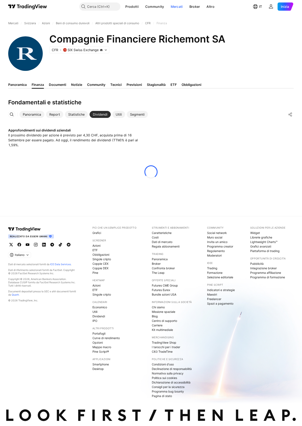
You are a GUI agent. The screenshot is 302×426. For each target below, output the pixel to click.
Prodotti (131, 7)
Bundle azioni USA (164, 294)
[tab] (32, 114)
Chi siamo (158, 307)
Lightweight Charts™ (264, 242)
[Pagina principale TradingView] (27, 6)
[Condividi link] (290, 114)
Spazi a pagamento (220, 303)
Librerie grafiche (261, 237)
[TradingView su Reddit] (68, 245)
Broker (194, 7)
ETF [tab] (174, 85)
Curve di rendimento (106, 338)
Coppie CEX (100, 263)
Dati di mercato (162, 242)
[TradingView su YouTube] (27, 245)
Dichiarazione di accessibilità (171, 382)
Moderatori (214, 255)
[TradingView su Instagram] (36, 245)
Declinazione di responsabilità (172, 369)
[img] (101, 50)
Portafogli (98, 333)
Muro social (214, 237)
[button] (142, 6)
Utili (94, 311)
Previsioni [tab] (134, 85)
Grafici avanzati (260, 246)
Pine (95, 272)
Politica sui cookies (164, 378)
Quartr (15, 294)
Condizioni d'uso (163, 364)
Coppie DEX (100, 268)
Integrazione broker (263, 268)
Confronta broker (163, 268)
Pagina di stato (162, 396)
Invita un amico (217, 242)
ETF (95, 250)
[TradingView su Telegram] (52, 245)
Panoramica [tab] (17, 85)
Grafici (96, 233)
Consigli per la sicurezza (168, 387)
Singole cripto (101, 259)
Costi (155, 237)
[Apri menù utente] (271, 6)
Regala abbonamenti (166, 246)
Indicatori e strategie (221, 290)
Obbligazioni (100, 254)
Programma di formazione (267, 277)
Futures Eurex (161, 290)
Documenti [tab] (57, 85)
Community (154, 7)
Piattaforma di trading (265, 251)
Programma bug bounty (168, 391)
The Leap (158, 272)
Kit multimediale (162, 330)
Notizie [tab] (76, 85)
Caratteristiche (162, 233)
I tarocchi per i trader (166, 347)
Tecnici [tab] (116, 85)
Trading (212, 268)
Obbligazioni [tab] (191, 85)
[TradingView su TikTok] (60, 245)
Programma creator (220, 246)
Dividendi (98, 316)
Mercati (177, 7)
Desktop (98, 369)
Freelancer (214, 299)
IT (260, 7)
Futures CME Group (165, 285)
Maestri (212, 294)
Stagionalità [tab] (156, 85)
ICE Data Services (60, 264)
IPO (94, 320)
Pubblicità (257, 263)
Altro (210, 7)
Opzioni (97, 342)
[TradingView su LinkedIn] (44, 245)
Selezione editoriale (220, 277)
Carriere (157, 325)
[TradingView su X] (11, 245)
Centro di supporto (164, 320)
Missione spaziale (163, 311)
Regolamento (216, 251)
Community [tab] (96, 85)
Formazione (214, 272)
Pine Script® (100, 351)
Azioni (96, 245)
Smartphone (100, 364)
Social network (217, 233)
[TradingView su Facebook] (19, 245)
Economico (99, 307)
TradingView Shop (164, 342)
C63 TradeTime (162, 351)
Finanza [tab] (38, 85)
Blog (155, 316)
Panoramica (160, 259)
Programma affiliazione (265, 272)
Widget (255, 233)
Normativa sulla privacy (167, 373)
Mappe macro (101, 347)
